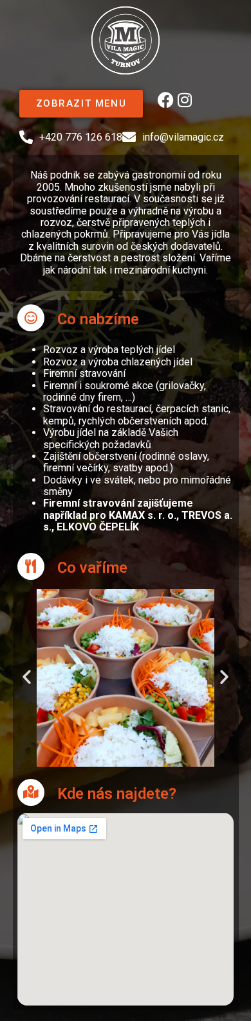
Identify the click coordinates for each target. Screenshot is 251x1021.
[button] (26, 676)
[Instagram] (184, 99)
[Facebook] (165, 99)
